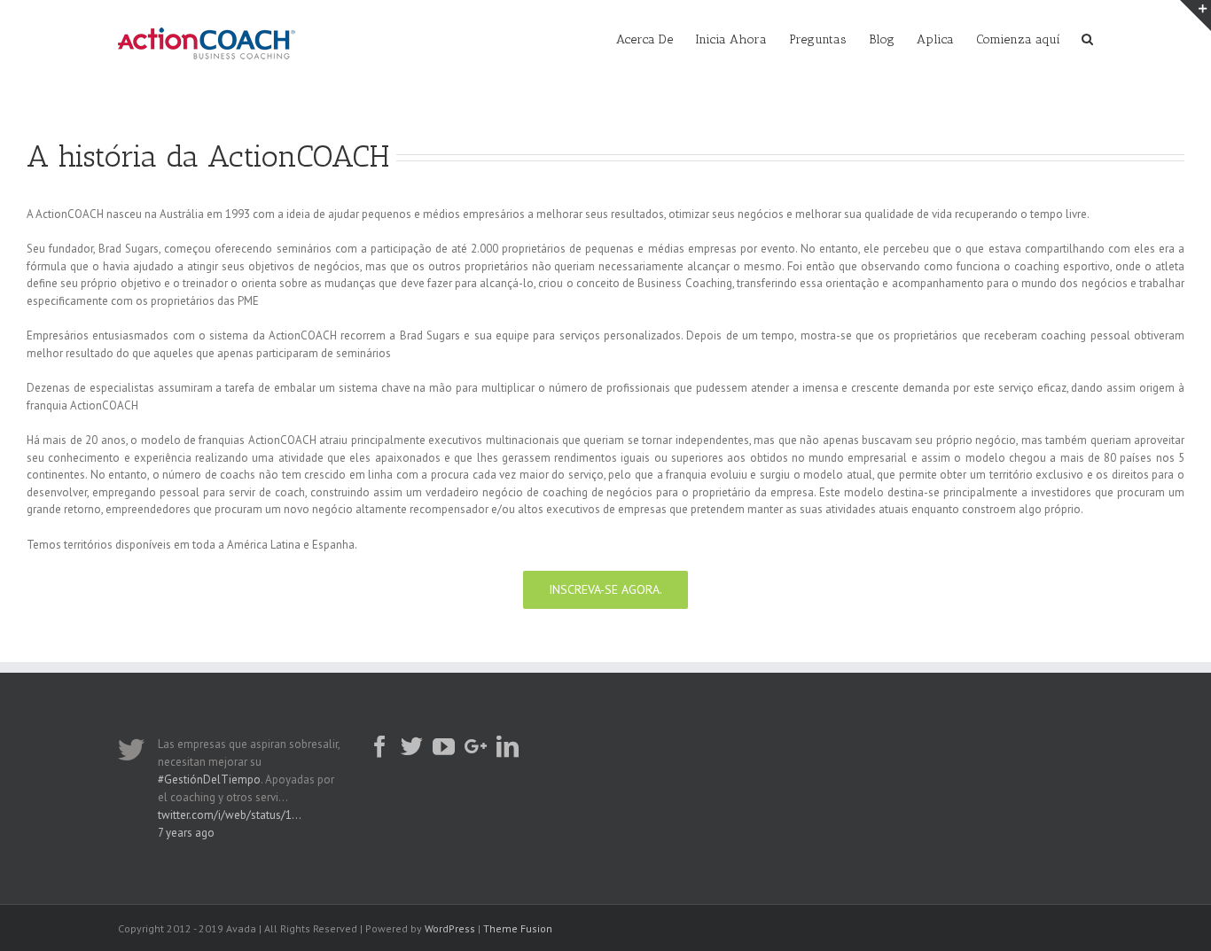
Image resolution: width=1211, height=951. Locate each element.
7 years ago (186, 832)
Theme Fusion (517, 928)
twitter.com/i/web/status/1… (229, 814)
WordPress (450, 928)
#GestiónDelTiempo (209, 779)
